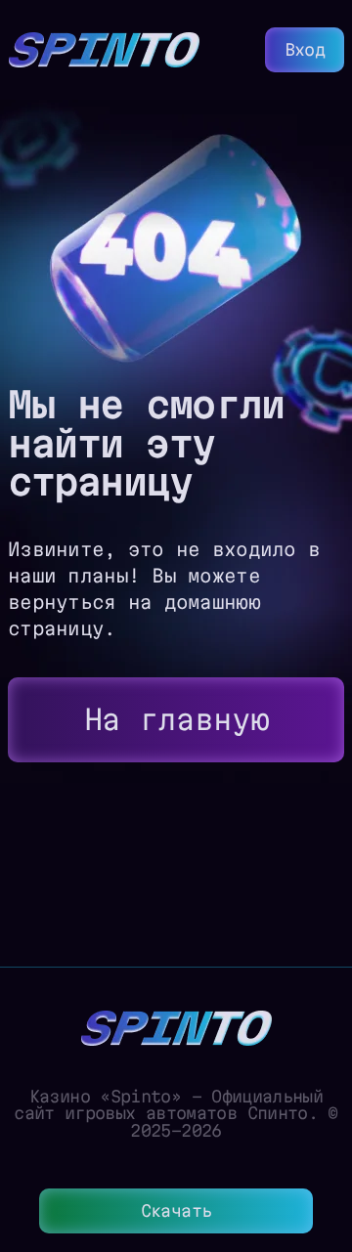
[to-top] (322, 1132)
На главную (176, 719)
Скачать (176, 1210)
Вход (305, 49)
